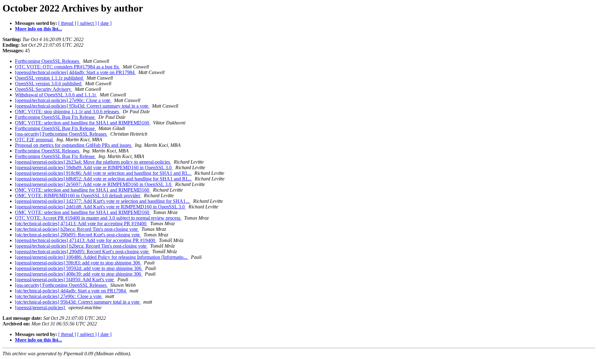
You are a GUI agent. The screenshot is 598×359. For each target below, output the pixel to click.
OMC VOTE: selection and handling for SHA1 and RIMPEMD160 (82, 122)
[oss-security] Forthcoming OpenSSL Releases (61, 134)
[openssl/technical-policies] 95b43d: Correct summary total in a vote (82, 106)
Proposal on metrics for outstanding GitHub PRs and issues (73, 145)
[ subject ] (87, 23)
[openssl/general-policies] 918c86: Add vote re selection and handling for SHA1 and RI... (103, 173)
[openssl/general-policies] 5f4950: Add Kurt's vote (65, 279)
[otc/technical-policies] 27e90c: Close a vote (59, 296)
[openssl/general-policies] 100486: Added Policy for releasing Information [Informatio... (101, 257)
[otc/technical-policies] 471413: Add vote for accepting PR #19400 (81, 223)
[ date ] (105, 23)
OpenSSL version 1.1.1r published (49, 78)
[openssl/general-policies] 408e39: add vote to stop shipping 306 (78, 274)
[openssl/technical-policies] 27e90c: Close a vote (63, 100)
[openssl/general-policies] (40, 307)
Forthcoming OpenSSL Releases (47, 61)
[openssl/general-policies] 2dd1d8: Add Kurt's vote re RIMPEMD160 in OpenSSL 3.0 (100, 206)
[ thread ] (67, 23)
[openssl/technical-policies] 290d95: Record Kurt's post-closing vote (82, 251)
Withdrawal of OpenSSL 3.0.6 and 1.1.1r (56, 94)
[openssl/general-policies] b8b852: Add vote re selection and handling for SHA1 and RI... (103, 178)
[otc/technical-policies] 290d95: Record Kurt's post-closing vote (78, 234)
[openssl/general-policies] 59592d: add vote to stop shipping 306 (79, 268)
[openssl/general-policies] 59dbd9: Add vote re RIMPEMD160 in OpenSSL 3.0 (94, 167)
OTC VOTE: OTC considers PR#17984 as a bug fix (67, 66)
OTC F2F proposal (34, 139)
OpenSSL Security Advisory (43, 89)
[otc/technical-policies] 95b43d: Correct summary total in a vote (78, 302)
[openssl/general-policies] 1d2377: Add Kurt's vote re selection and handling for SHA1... (103, 201)
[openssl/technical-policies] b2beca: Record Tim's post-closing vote (81, 246)
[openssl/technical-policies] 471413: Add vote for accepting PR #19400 (85, 240)
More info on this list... (38, 28)
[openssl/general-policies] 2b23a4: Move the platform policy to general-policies (93, 162)
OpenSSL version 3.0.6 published (49, 83)
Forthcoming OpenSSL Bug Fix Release (55, 117)
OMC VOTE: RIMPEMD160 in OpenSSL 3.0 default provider (78, 195)
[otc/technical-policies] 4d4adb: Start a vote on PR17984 (71, 290)
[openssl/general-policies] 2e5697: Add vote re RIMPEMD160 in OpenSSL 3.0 (94, 184)
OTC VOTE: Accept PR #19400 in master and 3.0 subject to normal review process (98, 218)
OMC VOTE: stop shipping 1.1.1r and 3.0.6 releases (67, 111)
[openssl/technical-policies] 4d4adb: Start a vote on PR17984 (75, 72)
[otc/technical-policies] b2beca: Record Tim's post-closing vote (77, 229)
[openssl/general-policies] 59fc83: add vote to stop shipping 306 (78, 262)
